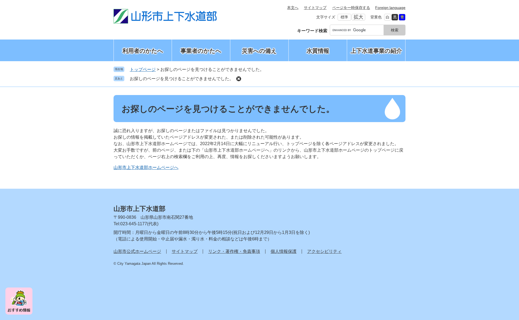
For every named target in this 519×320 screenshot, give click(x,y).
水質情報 (318, 51)
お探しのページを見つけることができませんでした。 (182, 78)
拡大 (358, 17)
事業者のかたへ (201, 51)
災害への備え (259, 51)
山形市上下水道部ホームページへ (146, 167)
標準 (344, 17)
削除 (238, 78)
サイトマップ (315, 7)
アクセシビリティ (324, 251)
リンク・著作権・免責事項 (234, 251)
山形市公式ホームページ (137, 251)
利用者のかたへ (142, 51)
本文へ (292, 7)
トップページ (143, 69)
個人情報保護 (284, 251)
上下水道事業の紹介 (376, 51)
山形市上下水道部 (139, 208)
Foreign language (390, 7)
